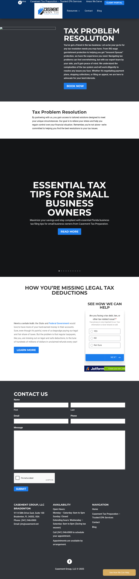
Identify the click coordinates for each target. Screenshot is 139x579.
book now (75, 86)
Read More (69, 231)
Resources (72, 10)
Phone (74, 416)
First (16, 410)
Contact (89, 10)
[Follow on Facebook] (20, 2)
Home (23, 1)
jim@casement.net (29, 524)
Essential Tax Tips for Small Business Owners (69, 199)
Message (18, 427)
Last (73, 410)
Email (16, 416)
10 (79, 270)
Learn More (26, 350)
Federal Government (59, 323)
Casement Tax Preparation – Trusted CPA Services (56, 1)
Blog (99, 10)
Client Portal (114, 2)
